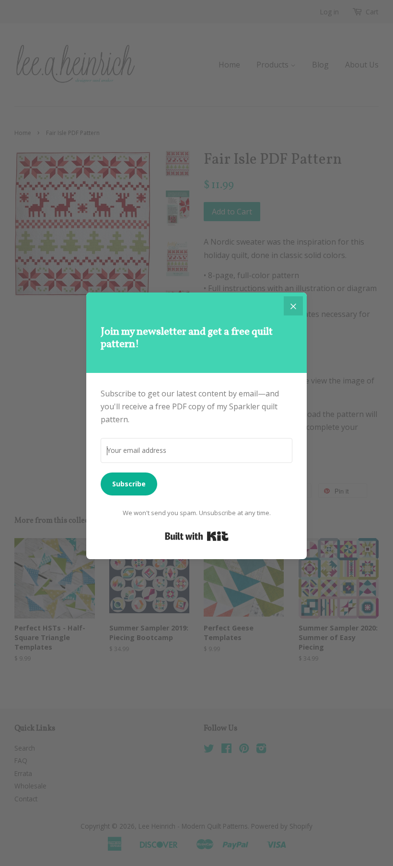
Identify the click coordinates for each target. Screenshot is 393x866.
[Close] (293, 305)
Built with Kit (197, 536)
